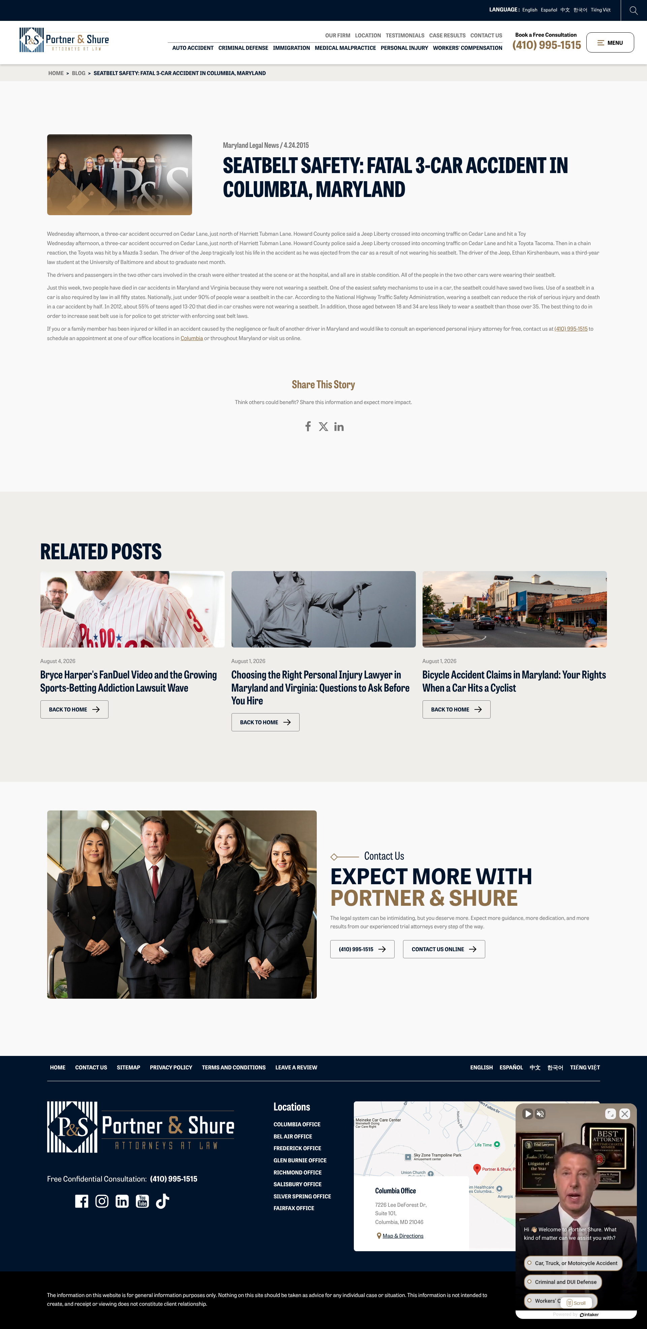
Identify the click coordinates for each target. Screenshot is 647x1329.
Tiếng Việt (601, 10)
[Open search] (634, 10)
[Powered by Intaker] (589, 1315)
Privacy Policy (171, 1068)
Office (297, 1125)
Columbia (192, 338)
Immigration (291, 48)
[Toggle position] (610, 1113)
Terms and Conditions (234, 1068)
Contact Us (486, 36)
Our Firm (337, 36)
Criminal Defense (243, 48)
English (529, 10)
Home (56, 73)
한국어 (581, 10)
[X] (323, 426)
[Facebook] (308, 426)
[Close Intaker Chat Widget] (624, 1113)
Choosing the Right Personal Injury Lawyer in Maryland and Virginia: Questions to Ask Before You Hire (321, 688)
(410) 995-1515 (547, 46)
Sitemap (128, 1068)
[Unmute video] (527, 1113)
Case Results (447, 36)
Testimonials (405, 36)
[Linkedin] (339, 426)
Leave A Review (296, 1068)
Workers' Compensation (467, 48)
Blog (78, 73)
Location (368, 36)
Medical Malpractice (345, 48)
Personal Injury (404, 48)
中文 (565, 10)
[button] (74, 709)
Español (549, 10)
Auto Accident (193, 48)
